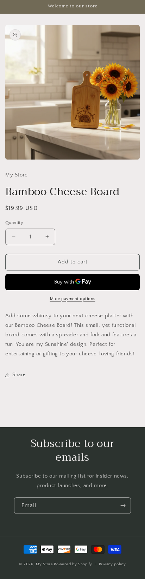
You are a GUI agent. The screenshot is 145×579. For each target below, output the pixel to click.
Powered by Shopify (73, 564)
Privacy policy (112, 564)
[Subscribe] (123, 505)
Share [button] (19, 375)
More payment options (72, 299)
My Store (44, 564)
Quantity (14, 222)
